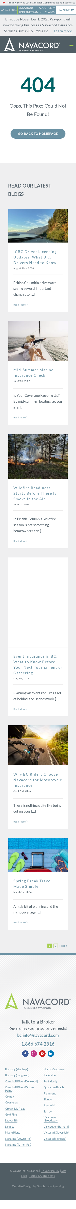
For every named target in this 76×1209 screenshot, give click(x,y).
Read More (19, 304)
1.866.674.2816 (38, 1044)
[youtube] (42, 1053)
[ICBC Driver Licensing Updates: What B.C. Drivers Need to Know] (38, 226)
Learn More (63, 31)
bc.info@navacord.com (38, 1035)
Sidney (48, 1099)
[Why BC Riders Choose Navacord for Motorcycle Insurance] (38, 745)
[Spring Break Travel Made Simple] (38, 855)
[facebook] (25, 1053)
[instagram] (34, 1053)
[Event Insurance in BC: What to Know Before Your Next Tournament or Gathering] (38, 602)
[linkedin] (51, 1053)
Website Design (22, 1186)
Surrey (48, 1111)
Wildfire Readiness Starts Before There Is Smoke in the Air (35, 493)
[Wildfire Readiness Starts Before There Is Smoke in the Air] (38, 456)
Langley (9, 1126)
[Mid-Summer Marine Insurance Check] (38, 341)
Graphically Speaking (50, 1186)
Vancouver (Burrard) (56, 1126)
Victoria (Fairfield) (55, 1138)
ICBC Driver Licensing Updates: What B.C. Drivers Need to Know (35, 257)
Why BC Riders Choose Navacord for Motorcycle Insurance (37, 780)
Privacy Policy (50, 1170)
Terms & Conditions (42, 1175)
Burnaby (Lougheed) (17, 1075)
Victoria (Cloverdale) (56, 1132)
